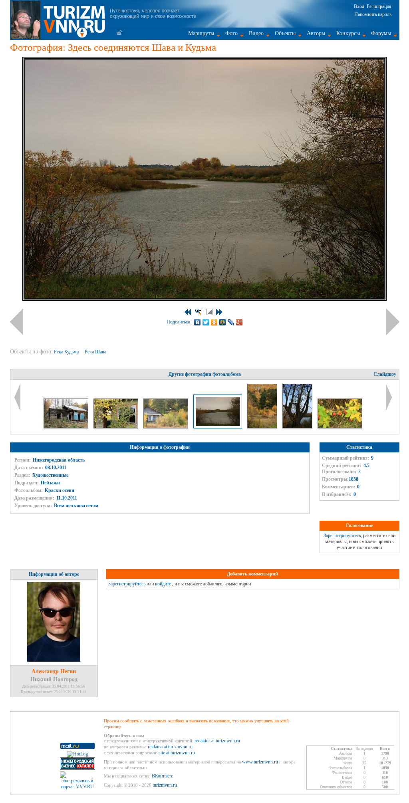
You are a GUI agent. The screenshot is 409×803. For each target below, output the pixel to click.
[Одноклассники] (214, 322)
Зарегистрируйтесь (342, 535)
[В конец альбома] (219, 312)
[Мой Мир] (222, 322)
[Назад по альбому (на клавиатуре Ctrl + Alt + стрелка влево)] (16, 322)
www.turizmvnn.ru (260, 762)
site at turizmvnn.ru (177, 752)
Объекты (285, 33)
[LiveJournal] (231, 322)
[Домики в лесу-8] (66, 427)
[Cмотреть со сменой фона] (209, 312)
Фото (231, 33)
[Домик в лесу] (262, 427)
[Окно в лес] (116, 427)
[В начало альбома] (188, 312)
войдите (163, 584)
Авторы (316, 33)
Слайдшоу (384, 374)
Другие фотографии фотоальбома (205, 374)
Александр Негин (54, 671)
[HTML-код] (199, 312)
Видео (256, 33)
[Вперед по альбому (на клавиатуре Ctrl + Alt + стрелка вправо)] (392, 322)
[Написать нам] (119, 32)
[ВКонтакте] (197, 322)
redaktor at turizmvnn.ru (217, 741)
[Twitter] (206, 322)
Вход (359, 6)
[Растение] (340, 427)
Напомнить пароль (372, 14)
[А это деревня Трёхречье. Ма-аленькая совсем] (166, 427)
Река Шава (96, 352)
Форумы (381, 33)
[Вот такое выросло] (298, 427)
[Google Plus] (239, 322)
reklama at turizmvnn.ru (170, 746)
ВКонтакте (162, 776)
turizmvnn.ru (165, 785)
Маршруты (201, 33)
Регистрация (379, 6)
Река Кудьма (67, 352)
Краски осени (59, 490)
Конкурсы (348, 33)
